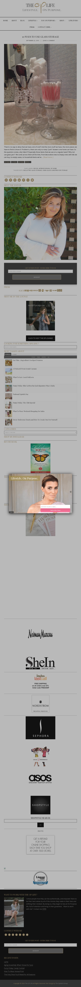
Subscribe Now (55, 510)
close (11, 512)
